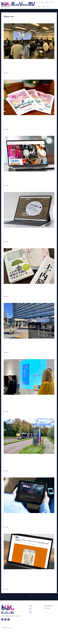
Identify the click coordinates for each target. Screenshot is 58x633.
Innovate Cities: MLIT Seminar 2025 (23, 341)
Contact (44, 6)
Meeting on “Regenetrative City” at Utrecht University (27, 458)
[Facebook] (5, 619)
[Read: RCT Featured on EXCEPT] (29, 209)
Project (47, 2)
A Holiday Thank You (15, 117)
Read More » (6, 73)
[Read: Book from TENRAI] (29, 266)
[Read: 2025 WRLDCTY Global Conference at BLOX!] (29, 495)
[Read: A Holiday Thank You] (29, 97)
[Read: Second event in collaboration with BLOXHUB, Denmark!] (29, 376)
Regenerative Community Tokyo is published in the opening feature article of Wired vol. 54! (29, 574)
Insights (38, 6)
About (42, 2)
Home (38, 2)
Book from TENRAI (13, 286)
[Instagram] (2, 619)
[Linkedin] (8, 619)
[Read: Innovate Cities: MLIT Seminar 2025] (29, 320)
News (51, 2)
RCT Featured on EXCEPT (17, 230)
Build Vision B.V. (5, 6)
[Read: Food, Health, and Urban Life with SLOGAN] (29, 153)
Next (54, 595)
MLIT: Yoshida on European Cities (22, 61)
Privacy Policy (47, 608)
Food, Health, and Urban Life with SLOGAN (27, 174)
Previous (4, 595)
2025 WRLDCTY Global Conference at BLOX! (28, 515)
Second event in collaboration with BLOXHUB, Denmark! (29, 399)
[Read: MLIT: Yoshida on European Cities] (29, 41)
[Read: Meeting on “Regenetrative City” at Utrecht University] (29, 436)
